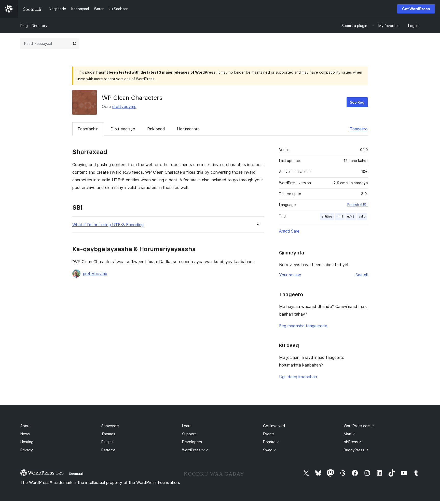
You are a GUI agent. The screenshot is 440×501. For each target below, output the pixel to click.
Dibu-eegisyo (123, 128)
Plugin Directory (33, 25)
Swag (270, 450)
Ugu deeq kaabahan (298, 376)
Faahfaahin (88, 128)
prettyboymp (124, 106)
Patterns (108, 450)
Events (268, 434)
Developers (192, 442)
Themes (108, 434)
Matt (350, 434)
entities (327, 216)
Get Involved (274, 426)
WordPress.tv (195, 450)
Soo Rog (357, 102)
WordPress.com (359, 426)
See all (361, 274)
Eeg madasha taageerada (303, 325)
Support (189, 434)
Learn (186, 426)
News (25, 434)
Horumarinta (188, 128)
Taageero (359, 128)
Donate (271, 442)
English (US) (357, 204)
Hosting (26, 442)
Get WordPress (416, 9)
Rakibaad (156, 128)
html (340, 216)
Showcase (110, 426)
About (25, 426)
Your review (290, 274)
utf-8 (350, 216)
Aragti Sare (289, 231)
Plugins (107, 442)
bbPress (353, 442)
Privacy (26, 450)
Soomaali (76, 473)
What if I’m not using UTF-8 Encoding (108, 224)
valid (362, 216)
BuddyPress (356, 450)
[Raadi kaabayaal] (74, 43)
